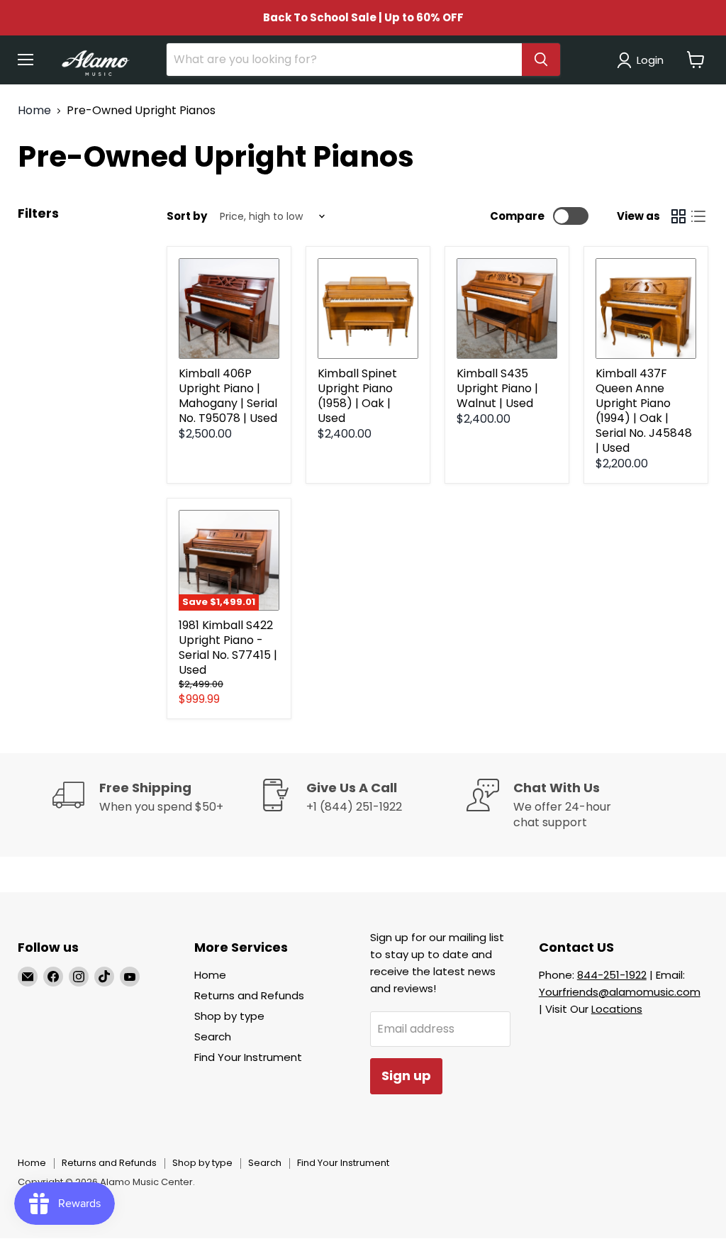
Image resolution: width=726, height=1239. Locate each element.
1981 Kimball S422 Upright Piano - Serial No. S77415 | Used (228, 647)
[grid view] (678, 216)
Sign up (406, 1075)
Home (34, 110)
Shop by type (229, 1016)
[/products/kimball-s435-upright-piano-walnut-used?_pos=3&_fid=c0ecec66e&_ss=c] (507, 308)
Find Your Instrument (248, 1057)
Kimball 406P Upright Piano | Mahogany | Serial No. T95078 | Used (228, 395)
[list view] (698, 216)
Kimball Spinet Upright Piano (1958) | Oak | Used (357, 395)
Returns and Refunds (249, 995)
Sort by (187, 216)
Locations (616, 1008)
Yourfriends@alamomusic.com (619, 991)
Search (212, 1036)
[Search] (541, 59)
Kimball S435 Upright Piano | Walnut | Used (497, 388)
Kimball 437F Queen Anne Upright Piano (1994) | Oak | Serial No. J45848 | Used (644, 410)
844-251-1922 (612, 974)
